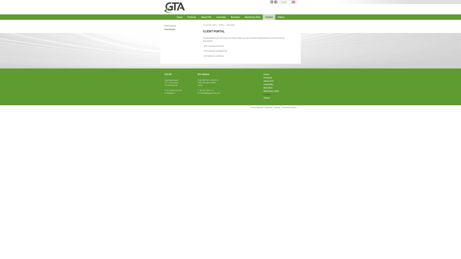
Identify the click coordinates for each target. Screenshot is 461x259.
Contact (221, 25)
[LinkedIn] (271, 2)
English (284, 2)
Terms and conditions (289, 107)
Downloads (169, 29)
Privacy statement (257, 107)
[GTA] (174, 7)
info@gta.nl (170, 93)
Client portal (170, 25)
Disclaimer (268, 107)
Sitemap (277, 107)
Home (214, 25)
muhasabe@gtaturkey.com (209, 93)
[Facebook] (275, 2)
